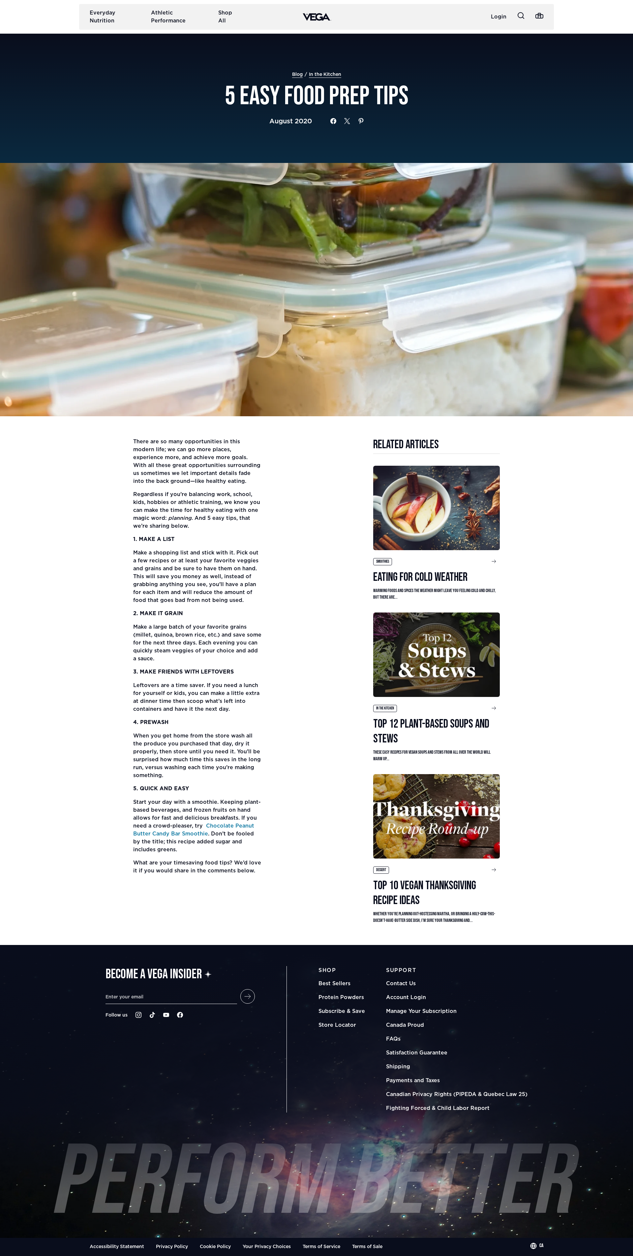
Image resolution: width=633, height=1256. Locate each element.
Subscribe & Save (341, 1011)
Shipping (398, 1066)
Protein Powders (341, 997)
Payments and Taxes (413, 1080)
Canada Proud (405, 1025)
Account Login (406, 997)
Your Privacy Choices (267, 1246)
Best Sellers (334, 983)
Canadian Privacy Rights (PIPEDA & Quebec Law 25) (457, 1094)
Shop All (225, 16)
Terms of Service (321, 1246)
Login (498, 16)
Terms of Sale (367, 1246)
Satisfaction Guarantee (416, 1052)
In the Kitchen (325, 74)
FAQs (393, 1039)
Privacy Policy (172, 1246)
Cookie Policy (215, 1246)
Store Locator (337, 1025)
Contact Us (401, 983)
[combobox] (536, 1246)
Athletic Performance (168, 16)
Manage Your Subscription (421, 1011)
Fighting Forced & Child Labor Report (438, 1108)
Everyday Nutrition (102, 16)
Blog (297, 74)
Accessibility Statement (117, 1246)
